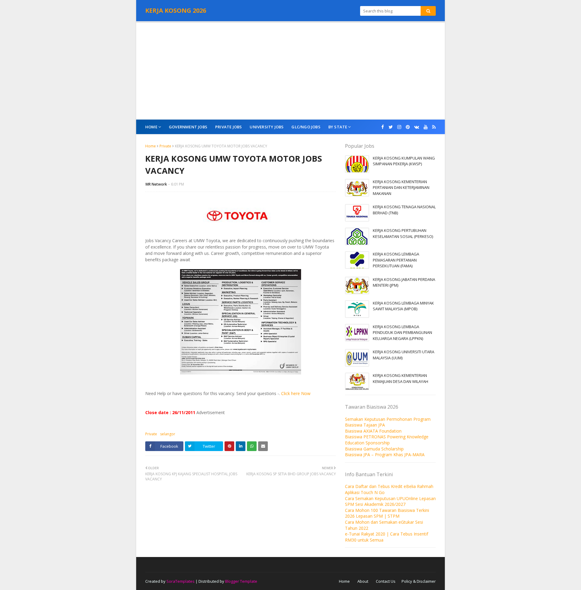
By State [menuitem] (337, 127)
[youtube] (425, 127)
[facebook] (383, 127)
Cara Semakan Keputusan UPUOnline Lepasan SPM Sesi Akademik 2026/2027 (390, 501)
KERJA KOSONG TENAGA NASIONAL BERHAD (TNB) (404, 210)
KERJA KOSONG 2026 (175, 10)
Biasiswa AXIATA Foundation (373, 431)
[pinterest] (407, 127)
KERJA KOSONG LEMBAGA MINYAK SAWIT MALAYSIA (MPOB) (403, 306)
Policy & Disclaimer (419, 581)
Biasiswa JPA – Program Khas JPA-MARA (385, 454)
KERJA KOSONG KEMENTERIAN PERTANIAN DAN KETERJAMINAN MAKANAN (401, 187)
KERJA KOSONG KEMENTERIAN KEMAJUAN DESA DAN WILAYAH (400, 378)
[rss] (433, 127)
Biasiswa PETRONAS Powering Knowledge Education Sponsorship (386, 440)
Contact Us (386, 581)
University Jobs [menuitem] (267, 127)
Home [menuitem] (151, 127)
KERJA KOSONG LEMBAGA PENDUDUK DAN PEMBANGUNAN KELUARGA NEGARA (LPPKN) (402, 332)
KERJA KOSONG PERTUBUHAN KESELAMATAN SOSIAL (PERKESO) (403, 233)
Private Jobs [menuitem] (228, 127)
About (362, 581)
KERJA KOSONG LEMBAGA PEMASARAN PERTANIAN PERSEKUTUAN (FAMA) (396, 260)
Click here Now (295, 393)
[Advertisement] (290, 71)
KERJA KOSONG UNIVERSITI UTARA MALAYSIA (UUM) (403, 355)
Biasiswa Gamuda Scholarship (374, 449)
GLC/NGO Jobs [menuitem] (305, 127)
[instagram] (399, 127)
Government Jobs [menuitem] (188, 127)
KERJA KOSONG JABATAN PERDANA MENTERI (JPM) (404, 282)
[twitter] (390, 127)
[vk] (417, 127)
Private (165, 146)
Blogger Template (241, 581)
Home (150, 146)
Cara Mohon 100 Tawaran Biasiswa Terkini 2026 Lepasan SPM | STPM (387, 513)
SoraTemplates (180, 581)
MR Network (156, 184)
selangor (167, 434)
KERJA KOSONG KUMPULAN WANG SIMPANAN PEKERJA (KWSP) (404, 161)
